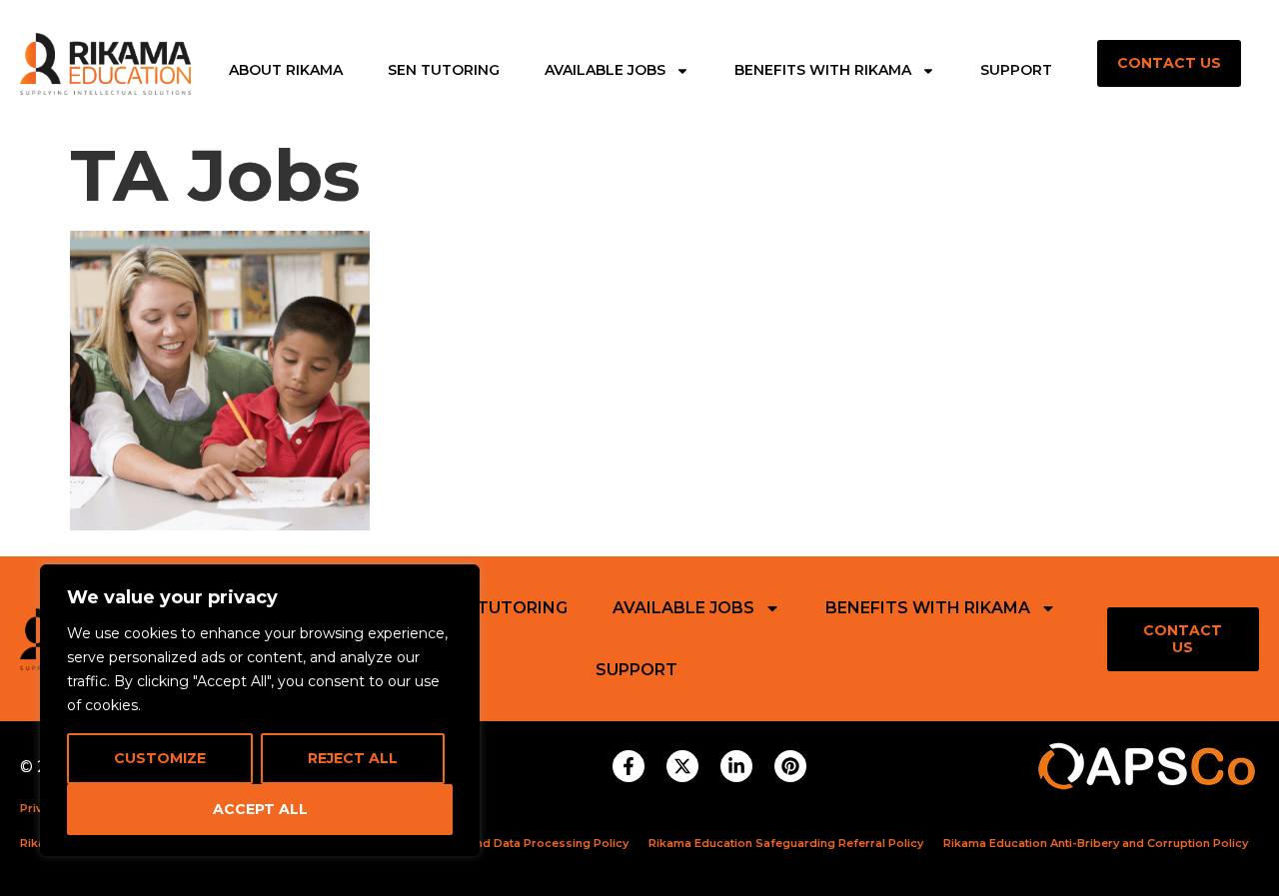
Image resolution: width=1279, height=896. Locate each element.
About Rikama (286, 71)
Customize (160, 758)
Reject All (353, 758)
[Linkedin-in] (736, 766)
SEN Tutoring (444, 71)
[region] (260, 710)
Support (1016, 71)
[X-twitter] (682, 766)
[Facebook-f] (628, 766)
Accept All (260, 809)
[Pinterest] (790, 766)
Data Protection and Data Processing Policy (502, 843)
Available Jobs (605, 71)
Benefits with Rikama (822, 71)
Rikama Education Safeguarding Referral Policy (785, 843)
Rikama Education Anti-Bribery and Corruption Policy (1095, 843)
